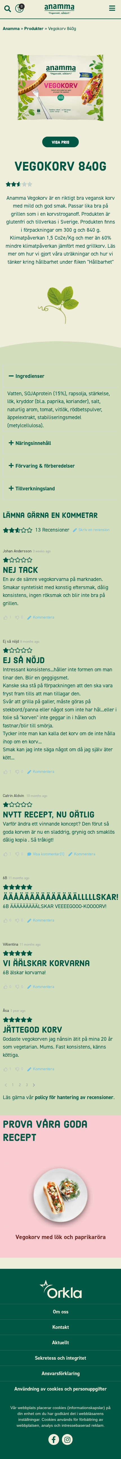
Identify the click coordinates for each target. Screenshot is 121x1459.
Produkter (34, 28)
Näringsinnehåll (33, 443)
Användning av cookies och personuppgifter (60, 1389)
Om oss (60, 1311)
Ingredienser (29, 376)
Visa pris (60, 142)
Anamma (11, 28)
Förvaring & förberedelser (45, 465)
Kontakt (60, 1327)
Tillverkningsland (35, 488)
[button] (60, 376)
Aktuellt (60, 1342)
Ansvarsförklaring (61, 1373)
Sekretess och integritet (60, 1358)
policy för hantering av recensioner (74, 1097)
